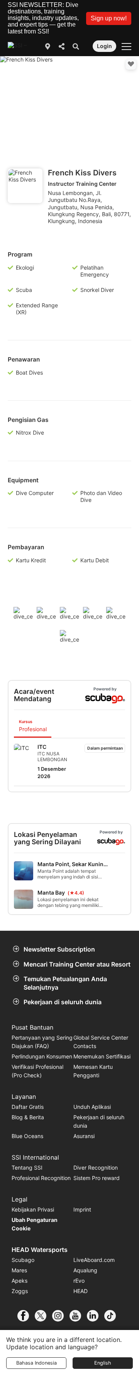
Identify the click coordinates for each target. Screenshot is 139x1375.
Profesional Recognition (41, 1178)
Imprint (82, 1209)
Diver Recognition (95, 1167)
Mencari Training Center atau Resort (77, 964)
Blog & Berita (28, 1117)
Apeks (19, 1280)
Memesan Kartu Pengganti (93, 1070)
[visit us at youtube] (78, 1316)
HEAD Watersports (40, 1249)
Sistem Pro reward (96, 1178)
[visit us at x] (43, 1316)
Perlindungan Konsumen (42, 1056)
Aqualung (85, 1270)
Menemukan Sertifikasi (102, 1056)
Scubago (23, 1260)
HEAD (80, 1291)
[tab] (32, 726)
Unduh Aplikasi (92, 1106)
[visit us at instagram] (61, 1316)
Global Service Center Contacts (100, 1041)
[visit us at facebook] (26, 1316)
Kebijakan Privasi (33, 1209)
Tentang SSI (27, 1167)
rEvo (79, 1280)
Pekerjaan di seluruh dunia (63, 1002)
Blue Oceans (27, 1136)
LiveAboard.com (94, 1260)
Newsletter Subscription (59, 949)
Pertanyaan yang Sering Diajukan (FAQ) (42, 1041)
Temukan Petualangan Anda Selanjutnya (65, 983)
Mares (19, 1270)
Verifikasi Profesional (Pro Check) (37, 1070)
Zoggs (20, 1291)
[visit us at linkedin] (95, 1316)
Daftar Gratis (28, 1106)
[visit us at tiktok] (113, 1316)
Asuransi (84, 1136)
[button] (108, 18)
